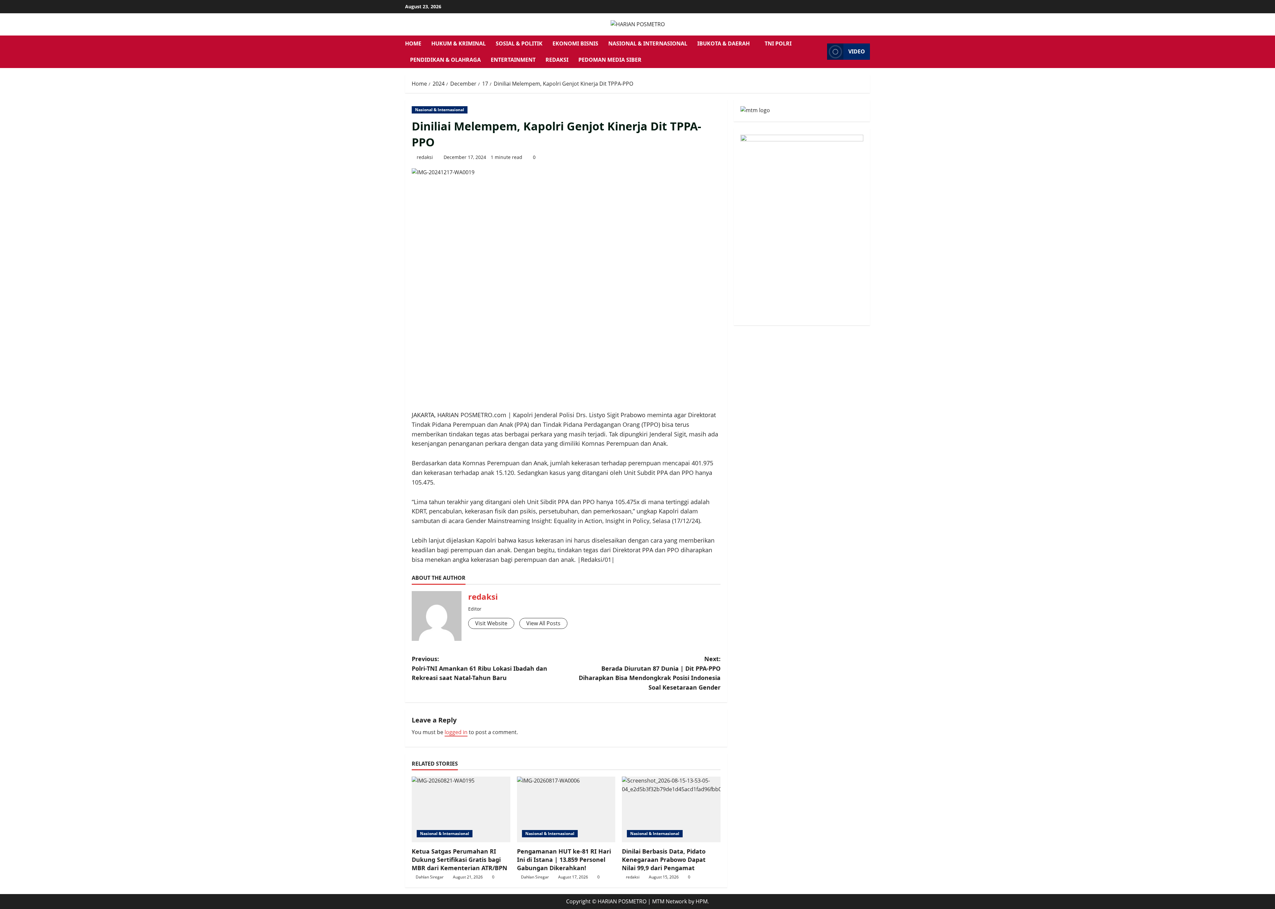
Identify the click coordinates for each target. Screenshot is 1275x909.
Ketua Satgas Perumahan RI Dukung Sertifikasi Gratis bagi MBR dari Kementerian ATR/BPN (459, 859)
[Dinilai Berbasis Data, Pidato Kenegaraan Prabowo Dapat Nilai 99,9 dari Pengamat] (671, 809)
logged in (456, 732)
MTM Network (669, 901)
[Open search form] (820, 51)
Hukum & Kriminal (458, 43)
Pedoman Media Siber (609, 59)
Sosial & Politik (519, 43)
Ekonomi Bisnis (575, 43)
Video (856, 51)
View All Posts (543, 623)
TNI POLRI (778, 43)
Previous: (479, 668)
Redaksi (557, 59)
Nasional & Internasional (647, 43)
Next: (650, 673)
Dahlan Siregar (430, 877)
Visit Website (491, 623)
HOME (413, 43)
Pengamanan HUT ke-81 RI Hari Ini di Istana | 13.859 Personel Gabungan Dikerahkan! (564, 859)
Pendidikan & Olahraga (445, 59)
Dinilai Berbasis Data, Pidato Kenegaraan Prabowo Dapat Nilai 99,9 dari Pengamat (664, 859)
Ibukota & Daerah (723, 43)
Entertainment (513, 59)
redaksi (425, 157)
